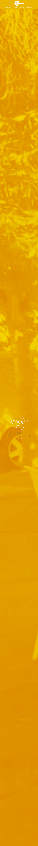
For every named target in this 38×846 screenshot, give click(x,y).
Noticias (22, 7)
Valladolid (19, 435)
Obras (8, 7)
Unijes (17, 432)
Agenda (29, 7)
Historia (14, 7)
